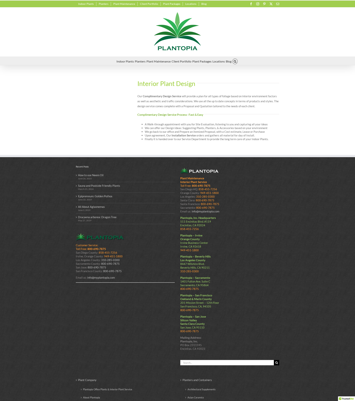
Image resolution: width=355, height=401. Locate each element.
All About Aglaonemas (91, 206)
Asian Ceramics (195, 397)
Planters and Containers (197, 380)
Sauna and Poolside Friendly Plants (99, 185)
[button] (235, 61)
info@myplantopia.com (101, 277)
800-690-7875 (110, 263)
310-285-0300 (110, 260)
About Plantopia (91, 397)
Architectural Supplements (201, 389)
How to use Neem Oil (91, 175)
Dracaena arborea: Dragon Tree (97, 217)
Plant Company (87, 380)
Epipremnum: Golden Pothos (95, 196)
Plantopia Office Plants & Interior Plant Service (107, 389)
